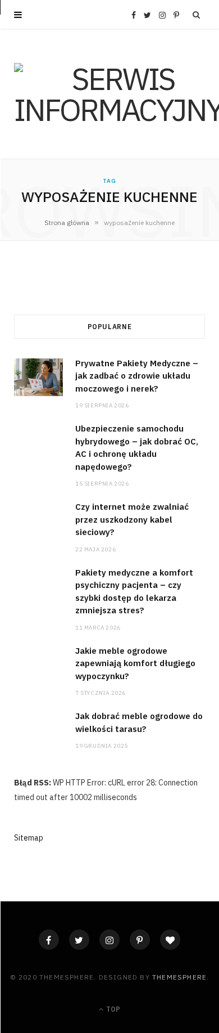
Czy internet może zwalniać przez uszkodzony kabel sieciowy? (132, 519)
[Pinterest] (140, 939)
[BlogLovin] (170, 939)
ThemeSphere (179, 977)
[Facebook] (49, 939)
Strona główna (66, 222)
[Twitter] (79, 939)
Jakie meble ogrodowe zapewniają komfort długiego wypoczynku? (135, 663)
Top (112, 1009)
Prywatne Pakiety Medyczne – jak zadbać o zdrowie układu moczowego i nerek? (136, 376)
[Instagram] (109, 939)
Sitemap (28, 838)
